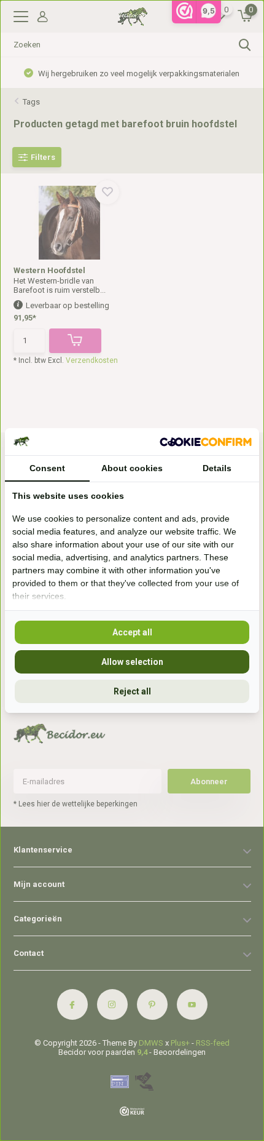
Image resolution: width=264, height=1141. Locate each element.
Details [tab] (217, 468)
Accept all (132, 632)
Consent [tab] (47, 468)
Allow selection (132, 662)
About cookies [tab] (132, 468)
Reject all (132, 691)
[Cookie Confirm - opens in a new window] (206, 442)
